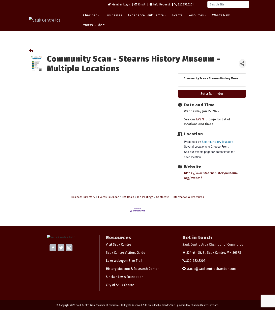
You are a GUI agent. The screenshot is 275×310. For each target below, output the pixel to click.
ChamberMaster (199, 305)
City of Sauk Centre (120, 285)
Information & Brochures (188, 197)
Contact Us (163, 197)
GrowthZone (168, 305)
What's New (221, 15)
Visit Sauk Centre (118, 244)
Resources (196, 15)
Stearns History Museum (217, 142)
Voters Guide (92, 25)
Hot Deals (128, 197)
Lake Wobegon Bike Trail (124, 261)
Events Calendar (108, 197)
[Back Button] (31, 51)
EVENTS (202, 119)
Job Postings (145, 197)
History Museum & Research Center (132, 269)
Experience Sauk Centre (146, 15)
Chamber (90, 15)
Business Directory (83, 197)
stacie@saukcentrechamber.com (211, 269)
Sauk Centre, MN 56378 (213, 253)
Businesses (113, 15)
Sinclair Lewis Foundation (124, 277)
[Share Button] (242, 63)
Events (177, 15)
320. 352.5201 (195, 261)
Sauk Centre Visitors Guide (125, 253)
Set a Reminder (212, 94)
